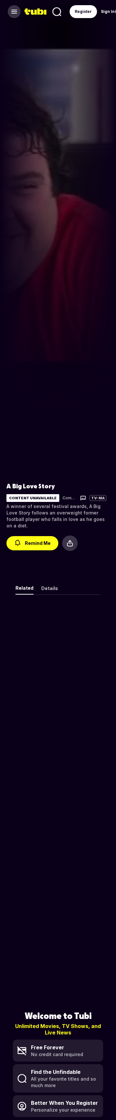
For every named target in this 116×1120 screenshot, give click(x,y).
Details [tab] (49, 588)
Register (83, 11)
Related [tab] (24, 588)
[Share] (70, 543)
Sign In (108, 11)
